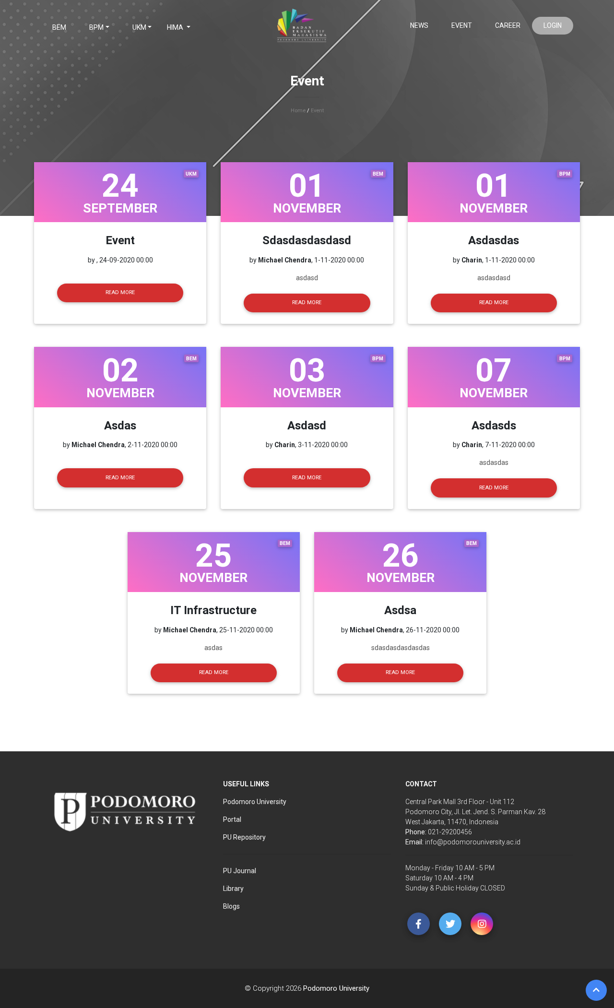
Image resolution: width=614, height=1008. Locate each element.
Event (461, 25)
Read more (120, 292)
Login (552, 25)
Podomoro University (336, 988)
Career (507, 25)
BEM (59, 27)
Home (298, 110)
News (419, 25)
